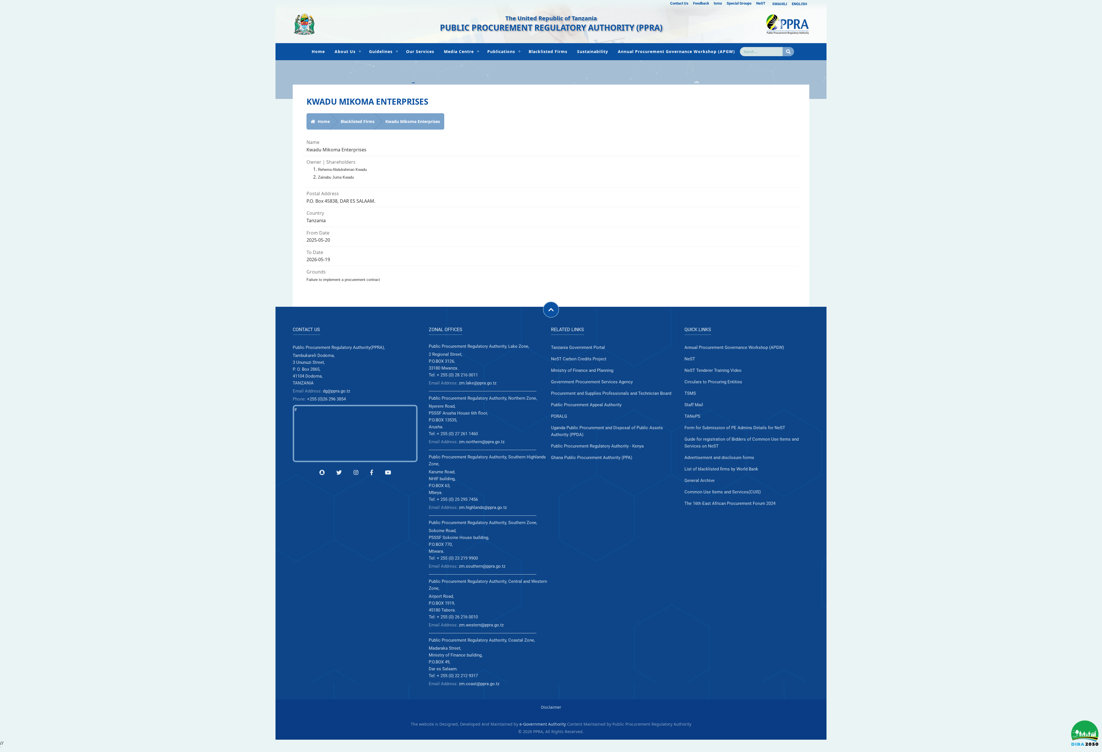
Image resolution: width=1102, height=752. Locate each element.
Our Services (420, 51)
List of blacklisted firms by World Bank (721, 469)
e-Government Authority (542, 724)
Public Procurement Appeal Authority (586, 404)
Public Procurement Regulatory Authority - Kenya (597, 446)
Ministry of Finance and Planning (582, 370)
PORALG (559, 416)
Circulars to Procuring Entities (713, 381)
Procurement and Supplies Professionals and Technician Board (611, 393)
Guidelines (381, 51)
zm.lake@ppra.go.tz (477, 383)
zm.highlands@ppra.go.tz (483, 507)
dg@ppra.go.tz (336, 391)
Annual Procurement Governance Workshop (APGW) (676, 51)
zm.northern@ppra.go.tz (482, 441)
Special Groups (739, 3)
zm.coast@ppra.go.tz (479, 683)
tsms (718, 3)
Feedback (701, 3)
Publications (501, 51)
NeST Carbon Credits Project (578, 359)
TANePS (692, 416)
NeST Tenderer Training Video (713, 370)
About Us (345, 51)
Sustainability (592, 51)
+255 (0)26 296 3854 (326, 399)
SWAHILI (779, 4)
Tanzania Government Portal (578, 347)
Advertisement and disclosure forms (719, 457)
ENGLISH (799, 4)
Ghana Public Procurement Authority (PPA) (591, 457)
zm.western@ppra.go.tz (481, 625)
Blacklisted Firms (548, 51)
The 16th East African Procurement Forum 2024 (729, 503)
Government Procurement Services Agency (592, 381)
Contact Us (679, 3)
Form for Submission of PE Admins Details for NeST (734, 427)
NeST (760, 3)
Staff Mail (693, 404)
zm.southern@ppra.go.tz (482, 566)
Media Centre (459, 51)
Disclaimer (551, 707)
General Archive (699, 480)
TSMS (690, 393)
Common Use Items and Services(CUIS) (722, 492)
